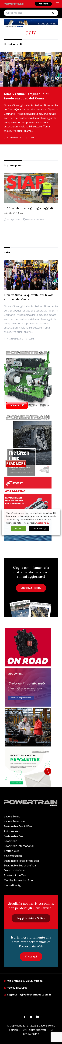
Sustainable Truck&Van (18, 826)
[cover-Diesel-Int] (31, 444)
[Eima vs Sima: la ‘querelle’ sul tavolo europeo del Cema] (31, 69)
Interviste (40, 219)
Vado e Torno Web (15, 821)
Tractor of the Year (15, 875)
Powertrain (10, 841)
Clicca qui (31, 956)
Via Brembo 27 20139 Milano (25, 981)
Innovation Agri (13, 885)
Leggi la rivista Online (31, 918)
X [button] (55, 512)
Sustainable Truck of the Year (21, 860)
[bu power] (31, 23)
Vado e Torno (12, 816)
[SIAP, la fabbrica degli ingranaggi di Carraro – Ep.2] (31, 188)
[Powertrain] (14, 4)
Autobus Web (12, 831)
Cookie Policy (42, 522)
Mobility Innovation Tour (19, 880)
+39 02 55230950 (17, 987)
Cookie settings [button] (39, 528)
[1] (28, 767)
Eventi (31, 137)
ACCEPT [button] (18, 528)
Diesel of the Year (14, 870)
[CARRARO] (28, 727)
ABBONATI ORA (31, 588)
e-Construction (13, 856)
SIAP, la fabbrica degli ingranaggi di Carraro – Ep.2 (28, 210)
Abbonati (43, 3)
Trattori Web (11, 851)
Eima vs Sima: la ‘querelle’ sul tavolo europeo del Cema (27, 96)
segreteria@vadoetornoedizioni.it (29, 994)
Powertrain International (19, 846)
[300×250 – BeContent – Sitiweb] (28, 687)
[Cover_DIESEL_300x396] (31, 379)
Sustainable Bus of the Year (20, 865)
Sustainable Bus (13, 836)
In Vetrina (30, 219)
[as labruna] (28, 647)
